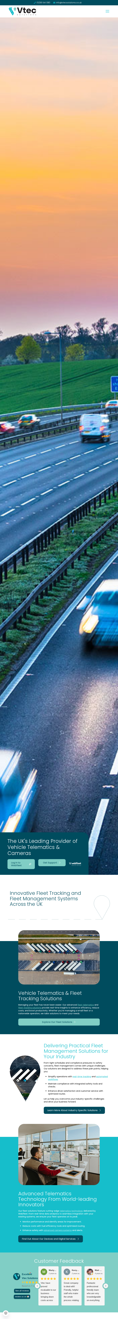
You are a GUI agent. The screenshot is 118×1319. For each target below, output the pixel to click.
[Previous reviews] (37, 1285)
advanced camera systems (58, 1230)
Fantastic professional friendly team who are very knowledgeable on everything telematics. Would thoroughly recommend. (94, 1292)
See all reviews (22, 1291)
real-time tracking (82, 1076)
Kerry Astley (75, 1270)
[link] (22, 11)
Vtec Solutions (30, 1278)
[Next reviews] (105, 1285)
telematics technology (71, 1210)
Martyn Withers (52, 1270)
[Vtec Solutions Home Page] (22, 11)
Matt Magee (98, 1270)
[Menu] (107, 11)
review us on (20, 1297)
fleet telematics (86, 1004)
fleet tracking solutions (29, 1007)
